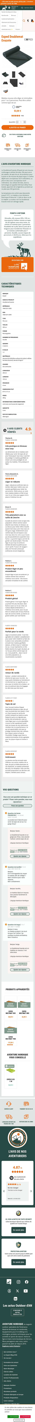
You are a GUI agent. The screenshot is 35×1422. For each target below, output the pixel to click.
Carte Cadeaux (8, 1401)
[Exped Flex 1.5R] (10, 1076)
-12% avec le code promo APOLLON (13, 1)
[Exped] (29, 39)
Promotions (8, 1388)
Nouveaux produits (10, 1391)
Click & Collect (8, 1372)
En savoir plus (18, 1230)
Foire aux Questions (10, 1365)
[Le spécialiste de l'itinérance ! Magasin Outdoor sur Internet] (4, 8)
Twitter (17, 1291)
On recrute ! (8, 1358)
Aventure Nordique (12, 1324)
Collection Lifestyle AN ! (12, 1404)
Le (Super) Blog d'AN (10, 1355)
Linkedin (16, 1299)
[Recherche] (24, 20)
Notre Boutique (9, 1368)
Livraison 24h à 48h (17, 149)
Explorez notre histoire (11, 1346)
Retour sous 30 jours (27, 149)
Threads (9, 1291)
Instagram (18, 1282)
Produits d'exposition (11, 1398)
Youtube (26, 1291)
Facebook (27, 1282)
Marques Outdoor (10, 1385)
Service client (8, 1109)
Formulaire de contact (11, 1362)
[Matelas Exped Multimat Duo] (10, 1008)
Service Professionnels (11, 1378)
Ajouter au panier (17, 127)
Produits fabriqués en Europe (13, 1394)
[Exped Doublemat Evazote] (5, 75)
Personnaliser (19, 1420)
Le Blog (9, 1282)
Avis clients (7, 1381)
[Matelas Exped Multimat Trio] (10, 1034)
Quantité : (12, 122)
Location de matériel (11, 1375)
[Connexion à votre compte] (28, 20)
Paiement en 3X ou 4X (7, 149)
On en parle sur (17, 260)
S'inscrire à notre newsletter (17, 1312)
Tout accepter (14, 1416)
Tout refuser (26, 1416)
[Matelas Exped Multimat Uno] (24, 1008)
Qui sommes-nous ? (10, 1352)
